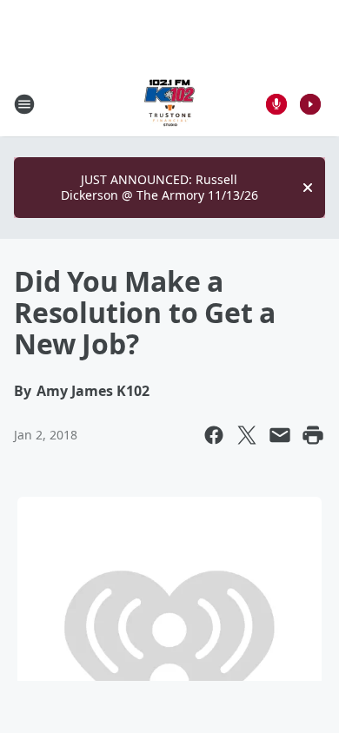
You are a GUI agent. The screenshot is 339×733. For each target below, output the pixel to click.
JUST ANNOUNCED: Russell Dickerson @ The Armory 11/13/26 (159, 187)
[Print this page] (313, 435)
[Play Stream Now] (310, 104)
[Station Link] (169, 104)
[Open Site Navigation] (24, 104)
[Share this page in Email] (280, 435)
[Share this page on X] (247, 435)
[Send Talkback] (276, 104)
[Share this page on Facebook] (214, 435)
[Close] (307, 187)
